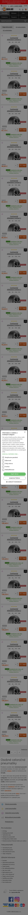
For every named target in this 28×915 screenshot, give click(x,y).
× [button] (24, 432)
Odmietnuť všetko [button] (14, 478)
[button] (14, 454)
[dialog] (14, 457)
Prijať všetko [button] (14, 474)
